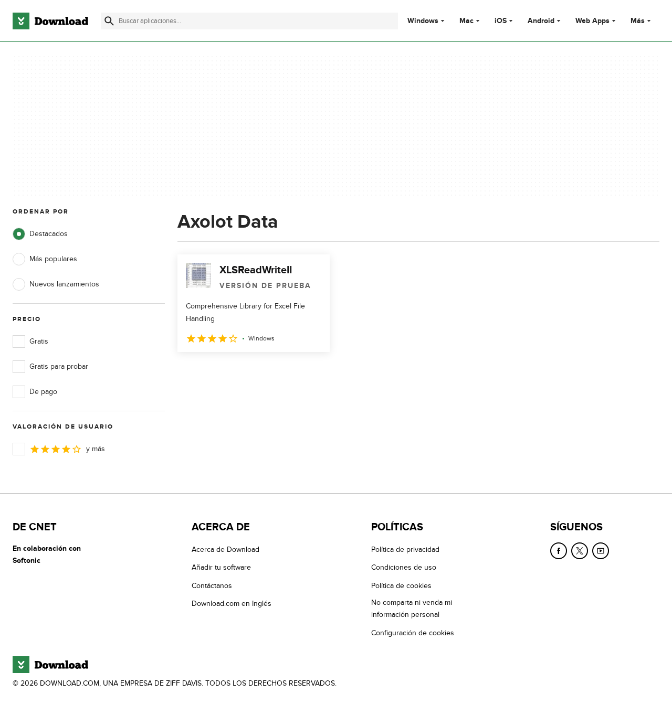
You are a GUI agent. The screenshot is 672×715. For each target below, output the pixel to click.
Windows (422, 21)
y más (95, 448)
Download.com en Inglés (231, 603)
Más (638, 20)
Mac (466, 21)
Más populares (53, 258)
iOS (501, 21)
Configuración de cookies (412, 632)
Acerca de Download (225, 549)
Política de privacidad (405, 549)
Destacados (48, 233)
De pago (43, 391)
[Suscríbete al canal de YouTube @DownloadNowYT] (600, 550)
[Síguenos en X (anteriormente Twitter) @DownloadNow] (579, 550)
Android (541, 21)
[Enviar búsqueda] (109, 21)
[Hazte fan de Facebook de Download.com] (558, 550)
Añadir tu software (221, 567)
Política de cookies (401, 585)
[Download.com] (50, 21)
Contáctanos (212, 585)
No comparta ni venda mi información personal (411, 608)
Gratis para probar (58, 366)
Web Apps (592, 21)
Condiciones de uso (403, 567)
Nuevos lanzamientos (64, 284)
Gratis (38, 341)
